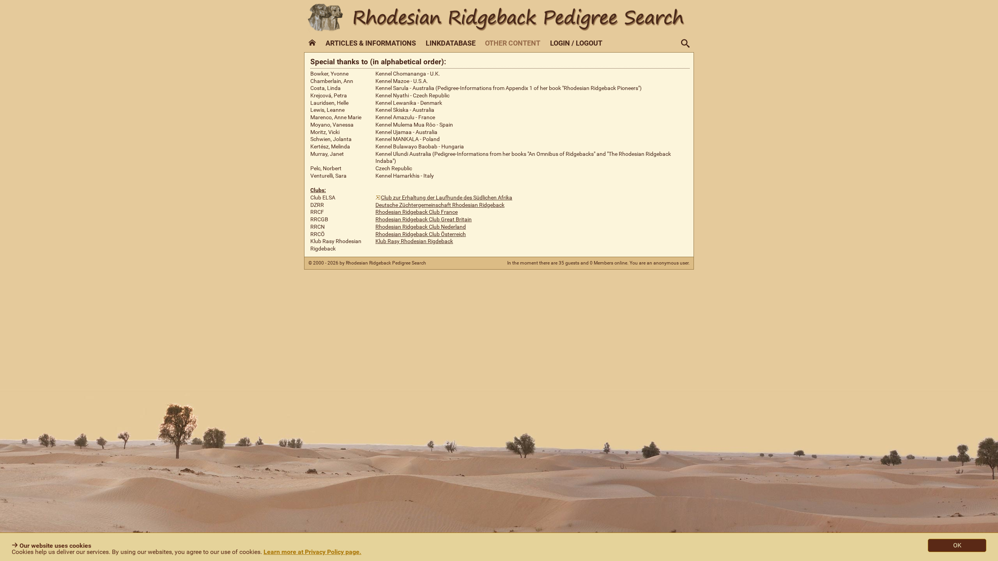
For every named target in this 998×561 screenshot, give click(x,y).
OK (957, 545)
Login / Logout (576, 43)
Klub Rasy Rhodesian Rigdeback (414, 241)
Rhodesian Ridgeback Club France (416, 212)
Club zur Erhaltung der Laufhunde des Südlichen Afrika (446, 197)
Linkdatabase (451, 43)
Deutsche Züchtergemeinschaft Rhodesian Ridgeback (439, 205)
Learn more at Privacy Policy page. (312, 552)
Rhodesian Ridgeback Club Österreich (420, 234)
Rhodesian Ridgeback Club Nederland (420, 227)
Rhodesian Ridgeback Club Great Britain (423, 219)
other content (512, 43)
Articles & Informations (371, 43)
